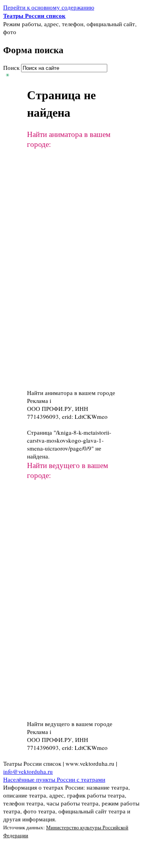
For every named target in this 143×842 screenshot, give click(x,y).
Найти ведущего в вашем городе (69, 724)
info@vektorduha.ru (28, 771)
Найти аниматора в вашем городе (71, 393)
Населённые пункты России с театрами (54, 779)
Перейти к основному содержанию (48, 7)
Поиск (12, 67)
